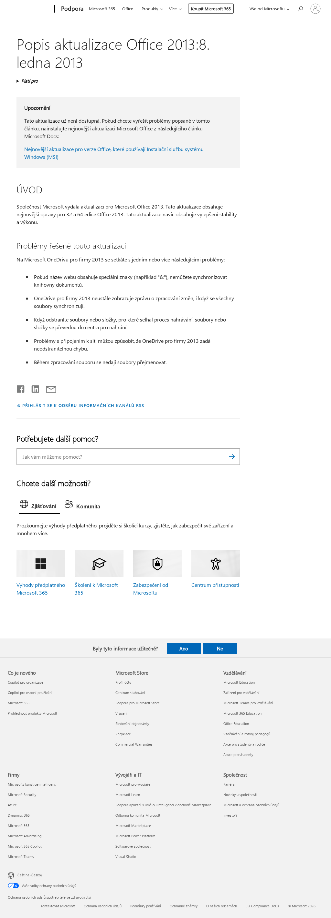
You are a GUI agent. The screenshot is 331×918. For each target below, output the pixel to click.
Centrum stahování (130, 692)
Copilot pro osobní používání (30, 692)
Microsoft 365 (102, 8)
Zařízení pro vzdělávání (241, 692)
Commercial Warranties (134, 744)
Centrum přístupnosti (215, 584)
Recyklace (123, 733)
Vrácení (121, 713)
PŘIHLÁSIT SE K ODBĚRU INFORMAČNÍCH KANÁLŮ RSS (83, 405)
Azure (12, 804)
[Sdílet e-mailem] (48, 387)
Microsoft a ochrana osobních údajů (251, 804)
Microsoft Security (22, 794)
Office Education (236, 723)
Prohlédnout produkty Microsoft (32, 713)
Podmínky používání (145, 905)
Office (127, 8)
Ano (183, 648)
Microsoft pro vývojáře (132, 784)
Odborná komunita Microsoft (137, 815)
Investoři (230, 815)
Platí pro (29, 81)
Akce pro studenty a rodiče (244, 744)
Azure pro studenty (238, 754)
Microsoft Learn (127, 794)
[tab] (39, 505)
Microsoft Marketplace (133, 825)
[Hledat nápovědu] (300, 8)
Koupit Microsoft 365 (211, 8)
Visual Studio (125, 856)
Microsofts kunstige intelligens (32, 784)
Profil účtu (123, 682)
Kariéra (229, 784)
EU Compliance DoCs (262, 905)
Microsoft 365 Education (242, 713)
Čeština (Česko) (29, 874)
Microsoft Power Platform (135, 835)
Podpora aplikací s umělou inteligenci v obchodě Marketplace (163, 804)
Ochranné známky (184, 905)
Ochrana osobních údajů (103, 905)
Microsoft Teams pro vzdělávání (248, 702)
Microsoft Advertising (24, 835)
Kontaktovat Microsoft (57, 905)
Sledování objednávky (132, 723)
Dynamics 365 (19, 815)
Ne (220, 648)
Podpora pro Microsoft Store (137, 702)
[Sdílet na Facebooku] (21, 387)
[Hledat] (232, 456)
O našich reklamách (221, 905)
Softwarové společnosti (133, 846)
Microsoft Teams (21, 856)
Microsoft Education (239, 682)
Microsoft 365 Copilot (25, 846)
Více (173, 8)
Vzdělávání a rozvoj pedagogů (246, 733)
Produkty (150, 8)
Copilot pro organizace (25, 682)
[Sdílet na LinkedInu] (33, 387)
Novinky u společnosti (240, 794)
